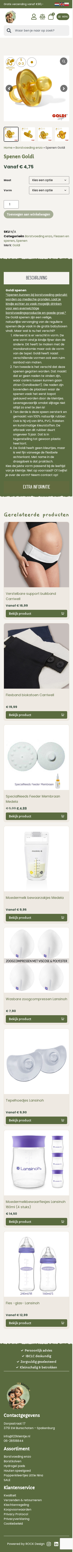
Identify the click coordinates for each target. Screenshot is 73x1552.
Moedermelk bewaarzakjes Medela (35, 897)
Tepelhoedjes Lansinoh (25, 1100)
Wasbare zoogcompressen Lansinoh (36, 999)
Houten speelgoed (17, 1471)
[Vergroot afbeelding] (63, 61)
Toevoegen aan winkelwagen (28, 214)
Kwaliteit (10, 1495)
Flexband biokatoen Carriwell (30, 695)
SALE (7, 1480)
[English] (62, 4)
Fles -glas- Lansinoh (22, 1303)
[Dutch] (57, 4)
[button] (63, 16)
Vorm (8, 190)
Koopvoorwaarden (17, 1509)
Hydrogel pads (14, 1466)
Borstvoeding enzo (29, 147)
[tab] (36, 278)
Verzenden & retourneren (23, 1500)
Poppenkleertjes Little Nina (23, 1475)
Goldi (16, 245)
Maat (7, 180)
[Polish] (66, 4)
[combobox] (36, 30)
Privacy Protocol (16, 1514)
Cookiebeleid (13, 1524)
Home (8, 147)
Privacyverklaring (16, 1519)
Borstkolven (12, 1461)
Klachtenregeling (16, 1505)
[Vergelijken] (42, 18)
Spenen (21, 241)
